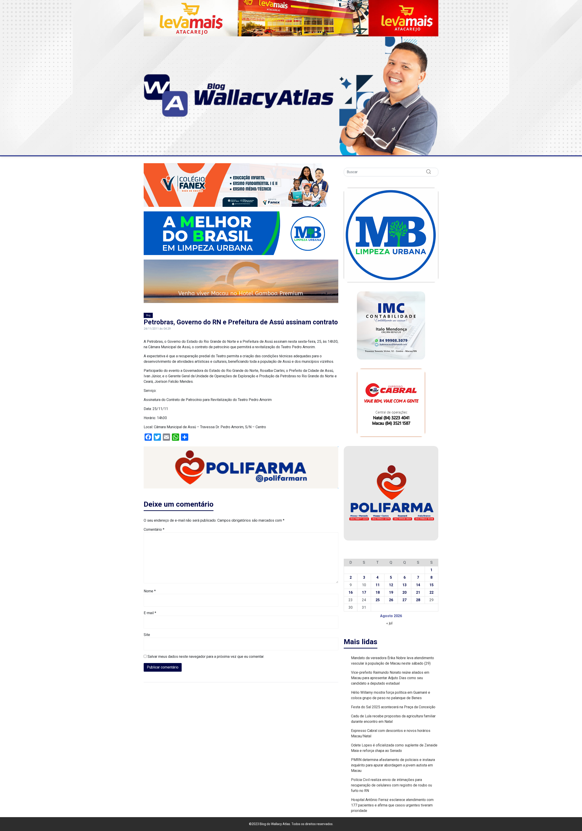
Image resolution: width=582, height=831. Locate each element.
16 (351, 592)
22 (431, 592)
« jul (389, 623)
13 (404, 585)
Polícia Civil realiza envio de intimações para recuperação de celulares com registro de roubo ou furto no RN (391, 785)
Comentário (154, 529)
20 (404, 592)
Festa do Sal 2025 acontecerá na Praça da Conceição (393, 707)
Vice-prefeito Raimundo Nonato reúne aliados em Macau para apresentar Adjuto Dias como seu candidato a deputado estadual (390, 678)
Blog (148, 315)
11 (378, 585)
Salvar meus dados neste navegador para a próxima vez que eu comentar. (206, 656)
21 (418, 592)
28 (418, 600)
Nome (150, 591)
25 (378, 600)
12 (391, 585)
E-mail (150, 613)
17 (364, 592)
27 (404, 600)
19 (391, 592)
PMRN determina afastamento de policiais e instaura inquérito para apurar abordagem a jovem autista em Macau (393, 765)
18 (378, 592)
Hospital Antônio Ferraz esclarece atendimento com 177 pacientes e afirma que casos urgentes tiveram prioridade (392, 805)
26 (391, 600)
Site (147, 635)
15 (431, 585)
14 (418, 585)
